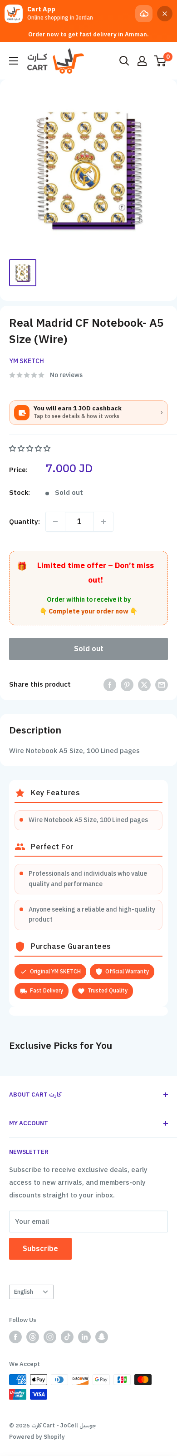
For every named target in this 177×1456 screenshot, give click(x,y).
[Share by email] (161, 684)
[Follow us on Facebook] (15, 1337)
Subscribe (40, 1248)
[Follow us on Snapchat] (101, 1337)
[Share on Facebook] (109, 684)
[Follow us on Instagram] (50, 1337)
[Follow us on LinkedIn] (84, 1337)
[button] (30, 449)
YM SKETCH (26, 361)
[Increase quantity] (103, 521)
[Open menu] (13, 61)
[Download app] (143, 13)
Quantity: (24, 522)
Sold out (88, 648)
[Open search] (124, 61)
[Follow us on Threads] (32, 1337)
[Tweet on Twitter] (144, 684)
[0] (160, 60)
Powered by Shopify (37, 1436)
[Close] (164, 13)
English (23, 1291)
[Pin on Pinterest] (127, 684)
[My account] (142, 61)
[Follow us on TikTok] (67, 1337)
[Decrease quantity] (55, 521)
